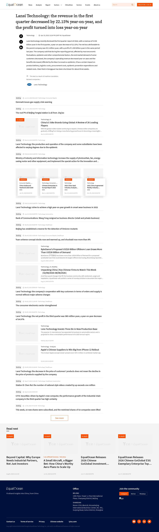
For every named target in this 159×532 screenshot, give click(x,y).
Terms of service (26, 521)
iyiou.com (73, 521)
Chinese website (56, 521)
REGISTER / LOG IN (144, 5)
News (30, 5)
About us (97, 5)
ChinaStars (69, 5)
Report (48, 5)
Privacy (42, 521)
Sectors (56, 5)
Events (87, 5)
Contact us (10, 521)
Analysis (39, 5)
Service (79, 5)
